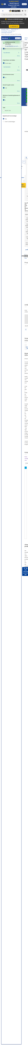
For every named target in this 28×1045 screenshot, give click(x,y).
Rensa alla (18, 38)
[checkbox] (11, 49)
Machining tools (14, 29)
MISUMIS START (5, 29)
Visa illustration (6, 67)
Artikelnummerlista (25, 256)
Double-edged (8, 63)
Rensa (18, 55)
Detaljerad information (26, 255)
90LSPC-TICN (8, 110)
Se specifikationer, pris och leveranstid (12, 46)
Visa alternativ (6, 52)
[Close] (25, 19)
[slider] (26, 463)
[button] (24, 4)
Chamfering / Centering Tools (8, 31)
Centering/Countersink (6, 32)
